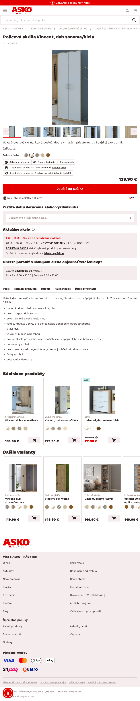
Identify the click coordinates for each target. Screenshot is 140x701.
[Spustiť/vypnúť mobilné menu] (5, 10)
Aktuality (8, 570)
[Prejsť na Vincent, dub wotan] (62, 478)
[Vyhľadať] (135, 20)
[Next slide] (134, 131)
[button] (12, 132)
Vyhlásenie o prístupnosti (85, 611)
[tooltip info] (33, 229)
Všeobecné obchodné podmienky (20, 682)
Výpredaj (75, 634)
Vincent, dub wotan (57, 497)
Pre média (9, 595)
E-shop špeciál (12, 634)
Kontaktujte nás (79, 587)
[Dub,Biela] (32, 155)
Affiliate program (80, 603)
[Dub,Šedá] (37, 155)
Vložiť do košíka (70, 189)
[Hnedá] (48, 155)
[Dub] (26, 155)
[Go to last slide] (6, 131)
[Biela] (93, 428)
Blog (5, 611)
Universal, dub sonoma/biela (102, 419)
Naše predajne (11, 578)
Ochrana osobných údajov (53, 682)
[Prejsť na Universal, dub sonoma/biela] (102, 400)
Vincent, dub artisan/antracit (14, 499)
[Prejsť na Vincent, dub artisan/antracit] (23, 478)
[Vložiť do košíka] (34, 440)
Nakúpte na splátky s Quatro (24, 197)
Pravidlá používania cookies (102, 682)
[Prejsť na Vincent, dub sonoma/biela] (23, 400)
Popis (6, 288)
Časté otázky (77, 578)
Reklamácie (77, 562)
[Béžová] (42, 155)
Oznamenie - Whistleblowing (87, 595)
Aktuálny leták (79, 626)
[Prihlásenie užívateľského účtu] (127, 10)
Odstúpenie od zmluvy (83, 570)
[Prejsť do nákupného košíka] (135, 10)
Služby (7, 587)
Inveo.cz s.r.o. (75, 691)
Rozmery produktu (25, 288)
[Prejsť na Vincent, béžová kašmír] (102, 478)
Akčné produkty (12, 626)
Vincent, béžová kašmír (99, 497)
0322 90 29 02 (23, 270)
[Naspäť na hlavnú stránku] (22, 10)
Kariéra (7, 603)
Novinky (7, 642)
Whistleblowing (77, 682)
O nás (6, 562)
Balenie (45, 288)
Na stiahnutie (63, 288)
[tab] (6, 289)
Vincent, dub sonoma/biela (21, 419)
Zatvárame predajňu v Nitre (73, 2)
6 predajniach (59, 167)
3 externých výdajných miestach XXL (53, 173)
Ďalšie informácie (85, 288)
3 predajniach (67, 162)
